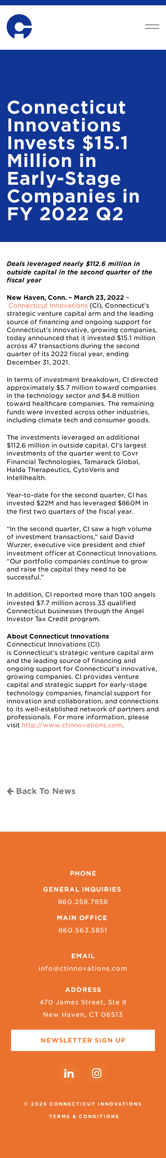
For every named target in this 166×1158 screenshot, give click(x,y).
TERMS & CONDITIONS (84, 1116)
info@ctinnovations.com (83, 968)
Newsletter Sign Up (83, 1040)
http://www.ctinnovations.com (72, 725)
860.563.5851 (83, 930)
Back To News (44, 791)
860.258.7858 (83, 901)
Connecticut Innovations (48, 305)
